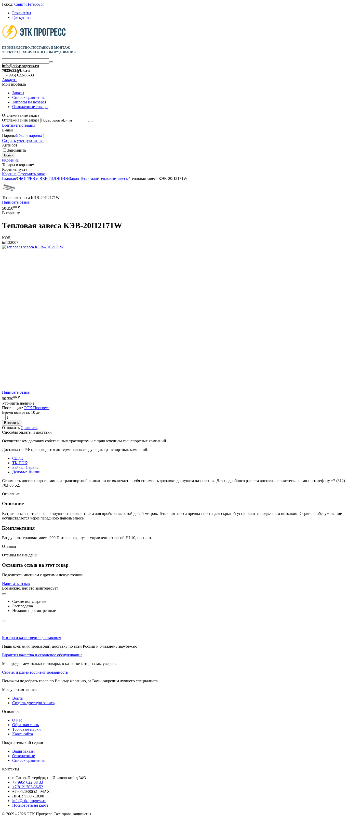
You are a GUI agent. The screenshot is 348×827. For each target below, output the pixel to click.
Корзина (9, 174)
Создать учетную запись (23, 140)
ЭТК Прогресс (36, 408)
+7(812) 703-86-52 (27, 787)
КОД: (6, 238)
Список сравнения (28, 97)
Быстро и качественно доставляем (31, 637)
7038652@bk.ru (16, 70)
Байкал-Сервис (25, 467)
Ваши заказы (23, 751)
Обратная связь (25, 725)
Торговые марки (26, 729)
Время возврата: (16, 412)
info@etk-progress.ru (20, 66)
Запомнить (16, 150)
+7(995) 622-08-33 (27, 782)
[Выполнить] (90, 121)
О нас (17, 720)
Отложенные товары (30, 106)
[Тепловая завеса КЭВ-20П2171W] (33, 247)
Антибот (9, 145)
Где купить (21, 17)
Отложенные (23, 756)
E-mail (7, 130)
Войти (7, 125)
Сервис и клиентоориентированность (35, 672)
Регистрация (24, 125)
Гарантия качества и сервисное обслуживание (42, 655)
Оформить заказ (31, 174)
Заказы (18, 93)
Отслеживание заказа (20, 120)
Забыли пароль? (29, 135)
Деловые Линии (26, 472)
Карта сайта (22, 734)
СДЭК (17, 458)
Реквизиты (21, 13)
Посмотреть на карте (30, 805)
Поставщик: (12, 408)
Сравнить (29, 427)
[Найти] (51, 62)
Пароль (8, 135)
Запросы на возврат (29, 102)
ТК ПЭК (19, 463)
